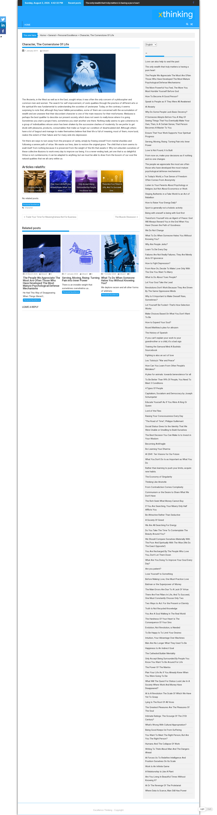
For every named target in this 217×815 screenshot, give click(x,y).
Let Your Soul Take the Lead (159, 282)
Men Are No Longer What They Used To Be (166, 643)
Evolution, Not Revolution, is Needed (162, 627)
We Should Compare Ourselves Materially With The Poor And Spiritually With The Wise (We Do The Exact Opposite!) (168, 543)
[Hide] (1, 37)
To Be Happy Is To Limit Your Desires (163, 632)
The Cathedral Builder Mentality (160, 653)
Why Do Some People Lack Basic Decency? (166, 112)
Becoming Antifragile (155, 444)
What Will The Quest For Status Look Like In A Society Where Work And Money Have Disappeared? (167, 685)
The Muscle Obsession (125, 217)
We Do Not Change (154, 230)
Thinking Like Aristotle (156, 482)
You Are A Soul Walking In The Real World (165, 613)
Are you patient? (153, 568)
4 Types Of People (154, 388)
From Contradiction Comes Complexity (164, 487)
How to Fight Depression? (157, 263)
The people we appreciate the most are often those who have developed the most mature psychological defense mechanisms (167, 168)
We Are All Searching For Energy (160, 525)
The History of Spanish (156, 332)
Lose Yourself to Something (159, 574)
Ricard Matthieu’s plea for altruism (161, 327)
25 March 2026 (31, 274)
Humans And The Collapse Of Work (162, 743)
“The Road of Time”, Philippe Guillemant (164, 421)
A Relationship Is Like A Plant (159, 771)
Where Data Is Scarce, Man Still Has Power (166, 790)
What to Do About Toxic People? (161, 277)
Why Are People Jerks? (156, 244)
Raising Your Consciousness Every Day (164, 416)
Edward (45, 51)
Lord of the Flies (153, 411)
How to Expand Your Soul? (158, 322)
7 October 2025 (109, 274)
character (29, 208)
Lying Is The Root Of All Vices (159, 702)
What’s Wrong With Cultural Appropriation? (165, 724)
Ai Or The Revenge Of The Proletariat (163, 785)
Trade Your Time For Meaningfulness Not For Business (51, 217)
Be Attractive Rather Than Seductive (162, 515)
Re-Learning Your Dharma (157, 449)
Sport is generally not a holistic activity (163, 207)
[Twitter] (3, 19)
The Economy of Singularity (158, 476)
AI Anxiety (150, 106)
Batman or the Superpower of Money (163, 584)
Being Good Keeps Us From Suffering (163, 730)
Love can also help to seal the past (162, 61)
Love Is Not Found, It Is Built (159, 150)
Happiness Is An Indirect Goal (159, 648)
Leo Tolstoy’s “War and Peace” (160, 360)
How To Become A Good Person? (161, 96)
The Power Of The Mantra (157, 667)
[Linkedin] (3, 25)
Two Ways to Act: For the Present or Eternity (167, 603)
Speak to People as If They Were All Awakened (108, 3)
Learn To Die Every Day (156, 249)
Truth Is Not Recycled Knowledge (161, 608)
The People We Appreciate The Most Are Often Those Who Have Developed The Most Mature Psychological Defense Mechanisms (168, 79)
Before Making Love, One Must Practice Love (167, 579)
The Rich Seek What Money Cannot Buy (164, 501)
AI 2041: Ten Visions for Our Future (162, 454)
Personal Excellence (67, 35)
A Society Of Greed (154, 520)
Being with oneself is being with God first (165, 213)
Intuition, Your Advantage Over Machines (165, 638)
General (52, 35)
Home (27, 24)
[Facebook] (3, 31)
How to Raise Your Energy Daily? (161, 202)
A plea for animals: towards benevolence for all (168, 374)
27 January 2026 (71, 274)
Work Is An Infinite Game (157, 766)
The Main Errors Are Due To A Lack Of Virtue (167, 589)
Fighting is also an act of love (159, 355)
